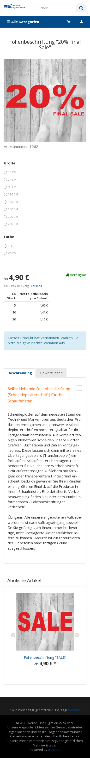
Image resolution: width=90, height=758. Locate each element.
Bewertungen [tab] (51, 372)
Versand (36, 286)
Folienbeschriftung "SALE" (45, 657)
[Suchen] (81, 8)
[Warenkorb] (68, 21)
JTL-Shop (54, 749)
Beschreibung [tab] (19, 372)
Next (77, 635)
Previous (13, 635)
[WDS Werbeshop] (15, 6)
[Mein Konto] (81, 21)
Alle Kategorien (24, 21)
